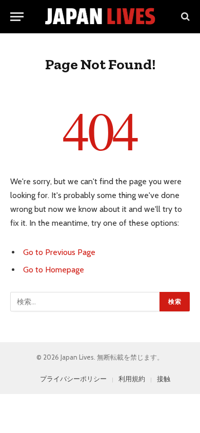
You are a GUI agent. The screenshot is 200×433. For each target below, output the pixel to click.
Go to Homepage (53, 269)
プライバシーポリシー (73, 379)
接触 (163, 379)
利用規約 (131, 379)
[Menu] (17, 16)
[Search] (184, 16)
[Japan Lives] (100, 16)
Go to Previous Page (59, 252)
